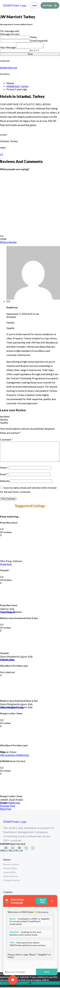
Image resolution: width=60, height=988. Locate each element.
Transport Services (11, 880)
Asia (9, 564)
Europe (11, 611)
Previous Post (7, 805)
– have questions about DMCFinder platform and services (27, 944)
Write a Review (8, 242)
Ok (30, 983)
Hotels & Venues (10, 876)
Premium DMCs (10, 868)
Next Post (5, 808)
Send (30, 54)
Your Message (8, 47)
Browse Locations (11, 864)
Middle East (22, 754)
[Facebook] (19, 848)
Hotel (3, 564)
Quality (4, 422)
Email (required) (39, 40)
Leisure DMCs (9, 872)
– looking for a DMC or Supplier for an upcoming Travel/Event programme (30, 921)
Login (34, 5)
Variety (4, 419)
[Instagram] (12, 848)
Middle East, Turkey (17, 86)
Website (4, 480)
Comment (6, 439)
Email (4, 474)
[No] (30, 987)
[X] (26, 848)
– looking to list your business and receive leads (25, 933)
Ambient (5, 416)
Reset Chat (42, 901)
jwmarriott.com (8, 67)
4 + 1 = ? (34, 50)
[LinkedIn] (6, 848)
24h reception (8, 707)
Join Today (49, 5)
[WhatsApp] (33, 848)
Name (33, 37)
